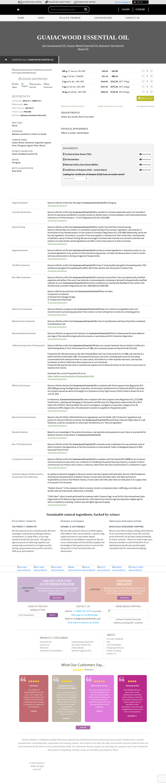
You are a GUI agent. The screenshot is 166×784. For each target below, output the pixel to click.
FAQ (108, 642)
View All (83, 727)
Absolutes (44, 647)
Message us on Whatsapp (84, 615)
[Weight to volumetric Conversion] (110, 106)
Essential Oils (46, 642)
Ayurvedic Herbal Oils (81, 644)
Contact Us (133, 18)
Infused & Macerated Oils (83, 642)
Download (146, 154)
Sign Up (52, 615)
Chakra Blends (78, 647)
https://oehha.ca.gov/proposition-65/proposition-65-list (71, 376)
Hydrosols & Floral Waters (51, 650)
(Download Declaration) (57, 205)
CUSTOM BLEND (103, 18)
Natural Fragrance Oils (81, 650)
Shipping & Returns (115, 647)
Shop (41, 18)
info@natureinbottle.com (87, 618)
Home (20, 18)
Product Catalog (114, 650)
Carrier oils (44, 644)
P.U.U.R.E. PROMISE (70, 18)
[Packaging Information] (145, 106)
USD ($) (139, 2)
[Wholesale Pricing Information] (72, 106)
